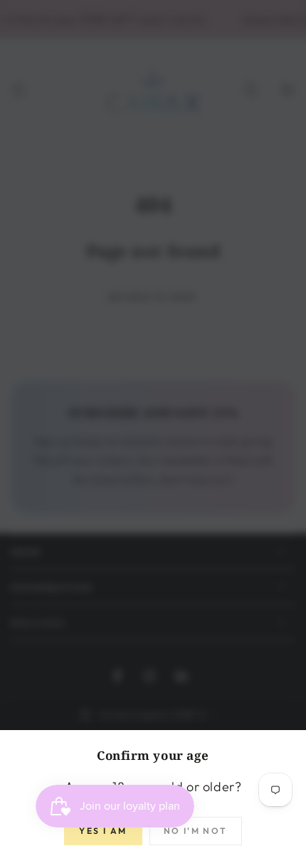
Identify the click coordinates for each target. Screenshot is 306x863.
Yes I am (103, 830)
